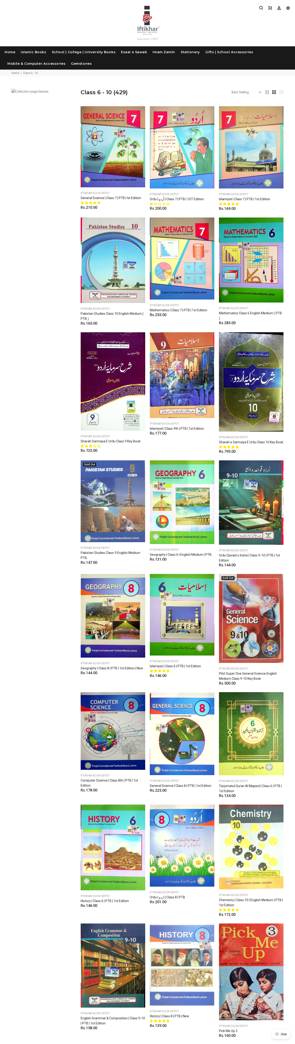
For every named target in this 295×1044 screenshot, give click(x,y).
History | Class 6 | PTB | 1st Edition (105, 901)
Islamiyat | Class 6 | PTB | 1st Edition (175, 666)
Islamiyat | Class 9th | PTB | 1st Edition (177, 428)
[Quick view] (137, 114)
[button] (91, 203)
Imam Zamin (164, 52)
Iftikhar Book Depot (95, 193)
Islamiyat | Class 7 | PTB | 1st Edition (244, 199)
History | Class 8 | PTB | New (169, 1016)
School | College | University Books (84, 52)
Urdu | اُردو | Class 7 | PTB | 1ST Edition (177, 199)
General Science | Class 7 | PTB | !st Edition (111, 198)
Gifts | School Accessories (229, 52)
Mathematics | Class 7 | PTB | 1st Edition (178, 310)
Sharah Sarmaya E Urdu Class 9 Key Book (111, 441)
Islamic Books (33, 52)
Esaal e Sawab (134, 52)
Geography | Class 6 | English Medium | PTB (181, 554)
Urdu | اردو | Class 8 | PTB (167, 897)
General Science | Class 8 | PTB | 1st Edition (180, 786)
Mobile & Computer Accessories (36, 64)
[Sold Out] (113, 501)
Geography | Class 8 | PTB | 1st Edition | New (112, 668)
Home (10, 52)
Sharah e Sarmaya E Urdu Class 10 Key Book (251, 442)
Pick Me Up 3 (228, 1031)
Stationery (190, 52)
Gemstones (81, 64)
